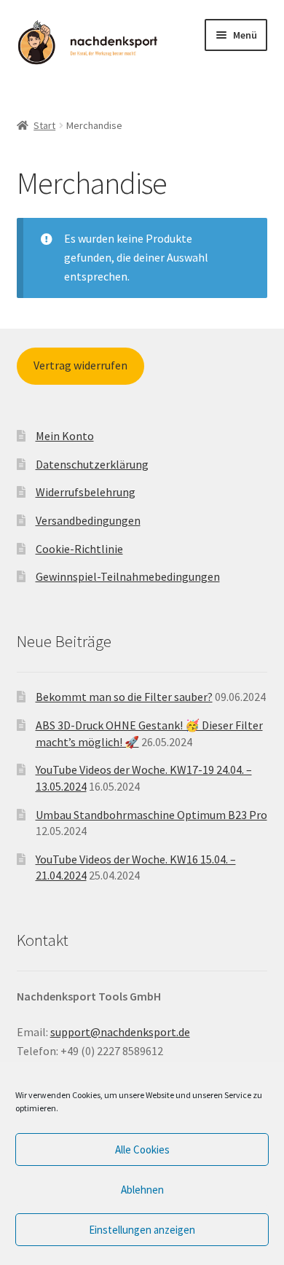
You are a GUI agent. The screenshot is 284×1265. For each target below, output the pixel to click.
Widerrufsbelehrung (85, 492)
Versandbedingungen (88, 520)
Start (44, 125)
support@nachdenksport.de (120, 1032)
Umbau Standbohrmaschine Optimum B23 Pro (151, 814)
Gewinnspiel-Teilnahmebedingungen (128, 576)
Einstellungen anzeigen (142, 1230)
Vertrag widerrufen (80, 365)
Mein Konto (65, 435)
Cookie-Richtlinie (79, 548)
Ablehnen (142, 1190)
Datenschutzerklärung (92, 464)
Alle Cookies (142, 1149)
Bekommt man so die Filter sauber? (124, 696)
